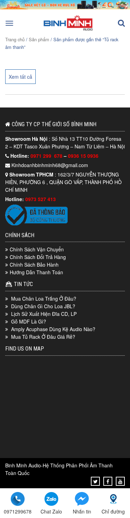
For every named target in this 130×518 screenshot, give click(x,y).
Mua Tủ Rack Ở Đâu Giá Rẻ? (43, 336)
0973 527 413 (40, 199)
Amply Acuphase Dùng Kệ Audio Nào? (53, 329)
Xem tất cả (20, 76)
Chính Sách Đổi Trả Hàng (38, 256)
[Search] (121, 23)
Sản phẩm (39, 39)
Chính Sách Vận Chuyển (37, 249)
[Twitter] (95, 481)
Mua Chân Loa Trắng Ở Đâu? (43, 298)
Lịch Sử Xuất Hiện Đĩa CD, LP (44, 313)
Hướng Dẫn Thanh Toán (36, 272)
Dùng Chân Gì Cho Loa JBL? (43, 306)
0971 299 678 (47, 155)
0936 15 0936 (83, 155)
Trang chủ (15, 39)
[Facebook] (107, 481)
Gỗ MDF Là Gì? (28, 321)
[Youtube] (120, 481)
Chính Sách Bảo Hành (34, 264)
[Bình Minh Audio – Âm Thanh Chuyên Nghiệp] (68, 29)
